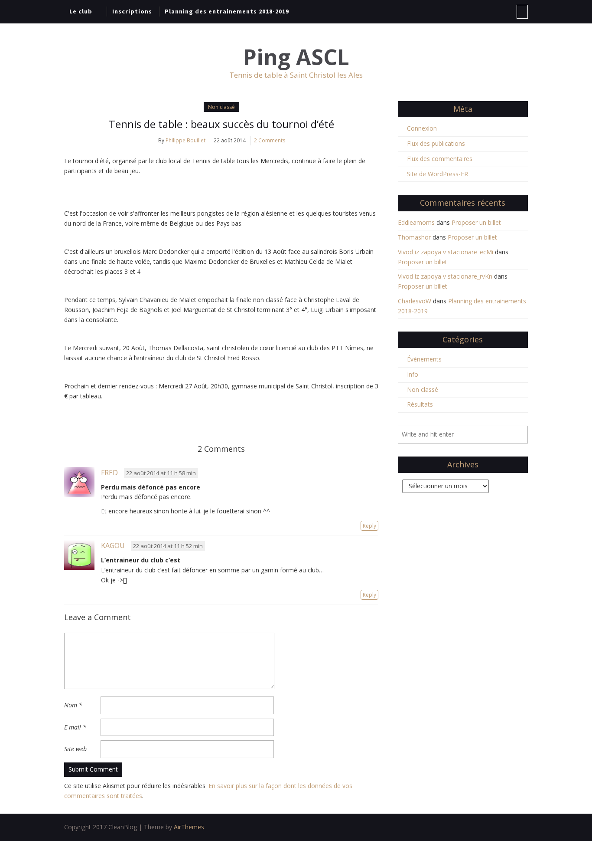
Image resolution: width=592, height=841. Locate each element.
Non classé (221, 107)
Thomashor (414, 237)
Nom (73, 705)
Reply (369, 525)
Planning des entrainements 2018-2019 (227, 11)
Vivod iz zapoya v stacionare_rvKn (445, 276)
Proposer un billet (476, 222)
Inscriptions (132, 11)
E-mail (75, 727)
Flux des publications (436, 143)
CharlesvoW (414, 301)
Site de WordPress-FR (437, 174)
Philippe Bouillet (185, 140)
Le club (80, 11)
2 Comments (269, 140)
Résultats (420, 404)
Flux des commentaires (439, 158)
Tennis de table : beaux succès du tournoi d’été (221, 124)
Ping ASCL (296, 57)
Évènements (424, 359)
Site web (75, 749)
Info (412, 374)
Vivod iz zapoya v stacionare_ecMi (445, 252)
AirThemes (189, 827)
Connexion (422, 128)
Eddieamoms (416, 222)
